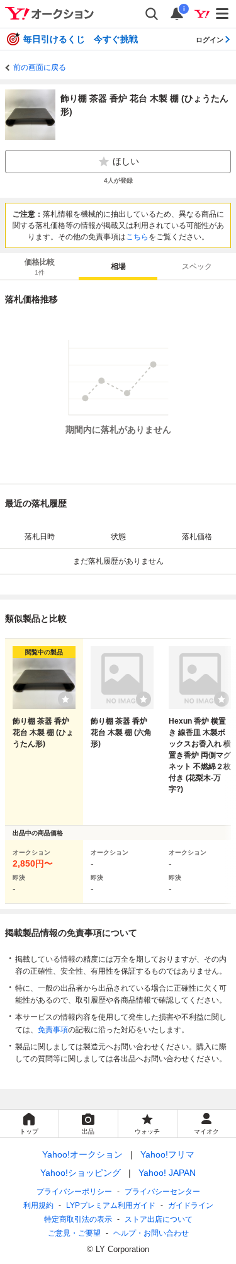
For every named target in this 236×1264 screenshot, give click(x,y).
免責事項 (53, 1029)
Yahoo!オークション (82, 1154)
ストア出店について (159, 1219)
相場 (118, 266)
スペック (197, 266)
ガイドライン (190, 1205)
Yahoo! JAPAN (167, 1173)
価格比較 (40, 267)
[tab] (39, 266)
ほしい (126, 161)
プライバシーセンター (162, 1191)
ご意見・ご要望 (74, 1233)
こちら (137, 236)
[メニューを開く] (223, 14)
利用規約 (38, 1205)
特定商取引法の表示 (78, 1219)
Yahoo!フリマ (167, 1154)
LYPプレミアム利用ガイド (110, 1205)
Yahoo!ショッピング (80, 1173)
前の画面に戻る (39, 67)
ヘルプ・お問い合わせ (151, 1233)
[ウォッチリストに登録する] (65, 699)
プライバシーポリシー (74, 1191)
